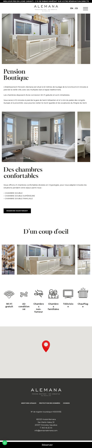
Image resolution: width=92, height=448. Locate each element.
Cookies (66, 403)
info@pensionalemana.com (46, 430)
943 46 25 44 (47, 428)
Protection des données (49, 403)
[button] (25, 59)
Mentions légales (28, 403)
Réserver (47, 444)
